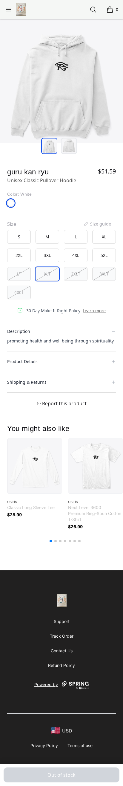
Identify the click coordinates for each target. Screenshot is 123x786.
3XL (47, 255)
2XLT (75, 274)
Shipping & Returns (27, 382)
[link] (34, 465)
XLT (47, 274)
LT (19, 274)
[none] (97, 224)
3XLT (104, 274)
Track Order (61, 636)
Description (18, 331)
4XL (75, 255)
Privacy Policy (44, 745)
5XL (104, 255)
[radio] (19, 237)
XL (104, 237)
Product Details (22, 361)
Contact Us (62, 650)
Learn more (94, 310)
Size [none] (11, 224)
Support (62, 621)
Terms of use (80, 745)
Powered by (46, 684)
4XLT (19, 292)
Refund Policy (61, 665)
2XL (19, 255)
